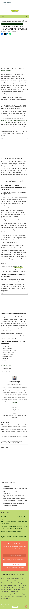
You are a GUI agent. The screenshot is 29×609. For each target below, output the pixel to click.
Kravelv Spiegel (6, 31)
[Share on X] (5, 34)
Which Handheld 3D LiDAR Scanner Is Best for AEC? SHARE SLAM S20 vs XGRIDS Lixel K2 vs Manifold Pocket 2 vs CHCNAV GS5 (14, 431)
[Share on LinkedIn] (7, 34)
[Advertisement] (14, 51)
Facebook (14, 402)
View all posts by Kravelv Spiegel (14, 384)
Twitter (20, 401)
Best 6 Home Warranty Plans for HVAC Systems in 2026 (15, 5)
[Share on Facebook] (2, 34)
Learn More (8, 606)
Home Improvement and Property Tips (15, 20)
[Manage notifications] (26, 606)
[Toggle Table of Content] (20, 181)
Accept (15, 606)
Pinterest (24, 401)
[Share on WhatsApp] (10, 34)
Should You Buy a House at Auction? (13, 502)
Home (2, 20)
